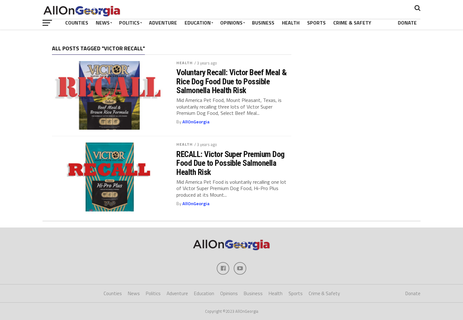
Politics (129, 22)
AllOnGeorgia (195, 121)
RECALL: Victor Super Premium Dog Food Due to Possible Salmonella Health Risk (230, 163)
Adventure (163, 22)
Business (263, 22)
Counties (76, 22)
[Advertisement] (359, 86)
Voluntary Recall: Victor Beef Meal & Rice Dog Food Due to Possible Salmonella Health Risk (231, 81)
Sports (316, 22)
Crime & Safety (352, 22)
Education (198, 22)
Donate (407, 22)
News (103, 22)
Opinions (231, 22)
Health (291, 22)
